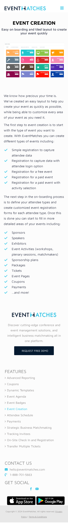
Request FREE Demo (35, 350)
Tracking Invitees (18, 433)
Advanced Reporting (21, 377)
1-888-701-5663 (21, 474)
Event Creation (17, 409)
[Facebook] (30, 488)
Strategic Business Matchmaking (29, 427)
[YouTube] (37, 488)
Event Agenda (16, 396)
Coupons (13, 384)
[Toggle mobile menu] (62, 8)
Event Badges (16, 402)
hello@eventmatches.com (27, 469)
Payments (14, 421)
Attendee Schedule (20, 415)
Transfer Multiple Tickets (23, 446)
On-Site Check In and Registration (30, 440)
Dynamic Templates (20, 390)
